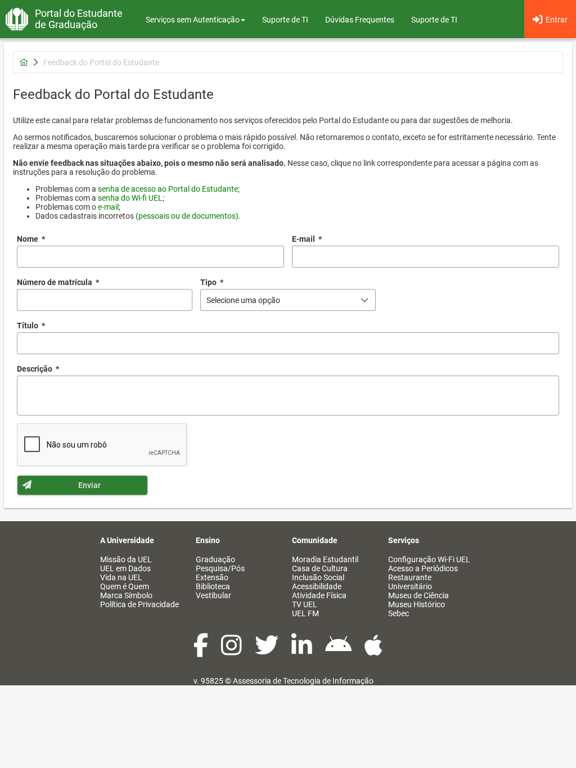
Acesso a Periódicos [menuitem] (423, 568)
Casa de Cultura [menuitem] (320, 568)
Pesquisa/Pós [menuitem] (220, 568)
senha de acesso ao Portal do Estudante (168, 188)
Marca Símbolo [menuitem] (126, 595)
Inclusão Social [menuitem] (318, 577)
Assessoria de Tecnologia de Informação (303, 680)
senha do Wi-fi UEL (130, 197)
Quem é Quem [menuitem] (124, 586)
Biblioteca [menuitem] (213, 586)
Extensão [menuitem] (212, 577)
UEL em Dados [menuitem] (125, 568)
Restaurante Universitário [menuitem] (410, 582)
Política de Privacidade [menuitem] (139, 604)
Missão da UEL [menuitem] (126, 559)
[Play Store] (339, 651)
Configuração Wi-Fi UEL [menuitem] (429, 559)
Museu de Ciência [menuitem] (418, 595)
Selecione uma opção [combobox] (243, 300)
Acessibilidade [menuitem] (316, 586)
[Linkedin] (302, 651)
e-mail (108, 206)
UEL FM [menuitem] (305, 613)
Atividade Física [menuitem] (319, 595)
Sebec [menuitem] (398, 613)
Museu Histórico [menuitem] (416, 604)
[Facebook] (202, 651)
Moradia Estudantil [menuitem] (325, 559)
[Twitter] (267, 651)
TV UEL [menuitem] (304, 604)
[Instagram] (232, 651)
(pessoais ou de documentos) (187, 215)
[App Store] (373, 651)
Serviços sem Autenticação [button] (193, 19)
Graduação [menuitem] (215, 559)
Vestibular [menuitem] (213, 595)
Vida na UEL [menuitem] (121, 577)
